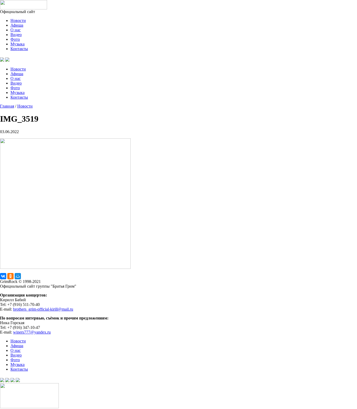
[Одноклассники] (10, 276)
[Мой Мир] (18, 276)
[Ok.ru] (7, 60)
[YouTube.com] (13, 60)
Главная (7, 106)
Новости (18, 20)
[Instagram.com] (18, 380)
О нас (15, 30)
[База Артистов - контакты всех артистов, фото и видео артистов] (29, 407)
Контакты (19, 48)
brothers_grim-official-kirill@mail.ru (43, 309)
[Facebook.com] (7, 380)
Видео (16, 34)
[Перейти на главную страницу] (23, 8)
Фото (15, 39)
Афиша (16, 25)
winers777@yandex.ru (32, 332)
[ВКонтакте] (3, 276)
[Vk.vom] (2, 60)
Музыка (17, 44)
